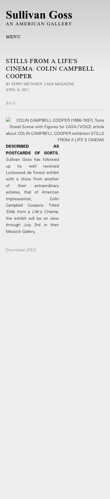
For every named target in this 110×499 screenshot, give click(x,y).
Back (11, 103)
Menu (13, 36)
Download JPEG (21, 249)
